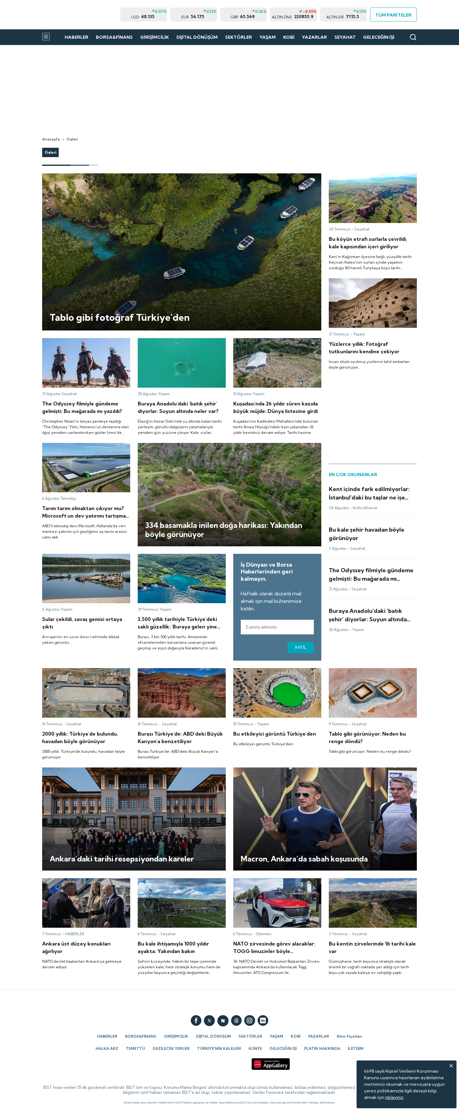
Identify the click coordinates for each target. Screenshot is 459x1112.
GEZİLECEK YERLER (171, 1048)
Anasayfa (51, 139)
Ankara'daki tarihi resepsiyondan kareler (83, 770)
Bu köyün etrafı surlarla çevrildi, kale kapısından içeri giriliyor (365, 179)
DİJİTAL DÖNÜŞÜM (197, 37)
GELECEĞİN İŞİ (378, 37)
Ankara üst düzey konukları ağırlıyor (78, 881)
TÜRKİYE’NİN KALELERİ (219, 1048)
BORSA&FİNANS (114, 37)
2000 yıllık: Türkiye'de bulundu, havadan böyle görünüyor (83, 673)
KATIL (300, 647)
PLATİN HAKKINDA (322, 1048)
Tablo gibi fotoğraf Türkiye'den (74, 176)
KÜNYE (255, 1048)
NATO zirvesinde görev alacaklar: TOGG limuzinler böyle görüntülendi (275, 883)
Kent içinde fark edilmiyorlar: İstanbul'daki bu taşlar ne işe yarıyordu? (371, 490)
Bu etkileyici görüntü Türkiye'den (267, 671)
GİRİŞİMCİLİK (154, 37)
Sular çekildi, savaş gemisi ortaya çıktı (80, 556)
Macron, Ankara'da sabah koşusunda (270, 770)
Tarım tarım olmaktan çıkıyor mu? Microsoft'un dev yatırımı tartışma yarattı (84, 448)
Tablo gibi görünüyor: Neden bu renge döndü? (368, 673)
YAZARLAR (314, 37)
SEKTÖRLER (238, 37)
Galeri (72, 139)
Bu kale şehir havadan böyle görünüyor (368, 528)
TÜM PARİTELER (393, 15)
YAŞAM (267, 37)
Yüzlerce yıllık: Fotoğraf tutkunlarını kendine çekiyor (365, 284)
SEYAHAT (345, 37)
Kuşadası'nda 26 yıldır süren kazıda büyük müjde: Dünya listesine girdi (275, 343)
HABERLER (76, 37)
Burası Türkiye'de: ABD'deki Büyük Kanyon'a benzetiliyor (173, 673)
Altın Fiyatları (349, 1036)
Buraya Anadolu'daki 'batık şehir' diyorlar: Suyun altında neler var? (179, 343)
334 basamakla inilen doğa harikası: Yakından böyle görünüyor (201, 446)
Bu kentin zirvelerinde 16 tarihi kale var (368, 881)
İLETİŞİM (355, 1048)
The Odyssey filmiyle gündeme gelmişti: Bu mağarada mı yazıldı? (83, 343)
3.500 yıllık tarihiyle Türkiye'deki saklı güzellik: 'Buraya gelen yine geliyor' (175, 559)
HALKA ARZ (107, 1048)
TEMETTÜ (135, 1048)
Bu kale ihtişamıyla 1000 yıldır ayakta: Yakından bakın (175, 883)
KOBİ (288, 37)
